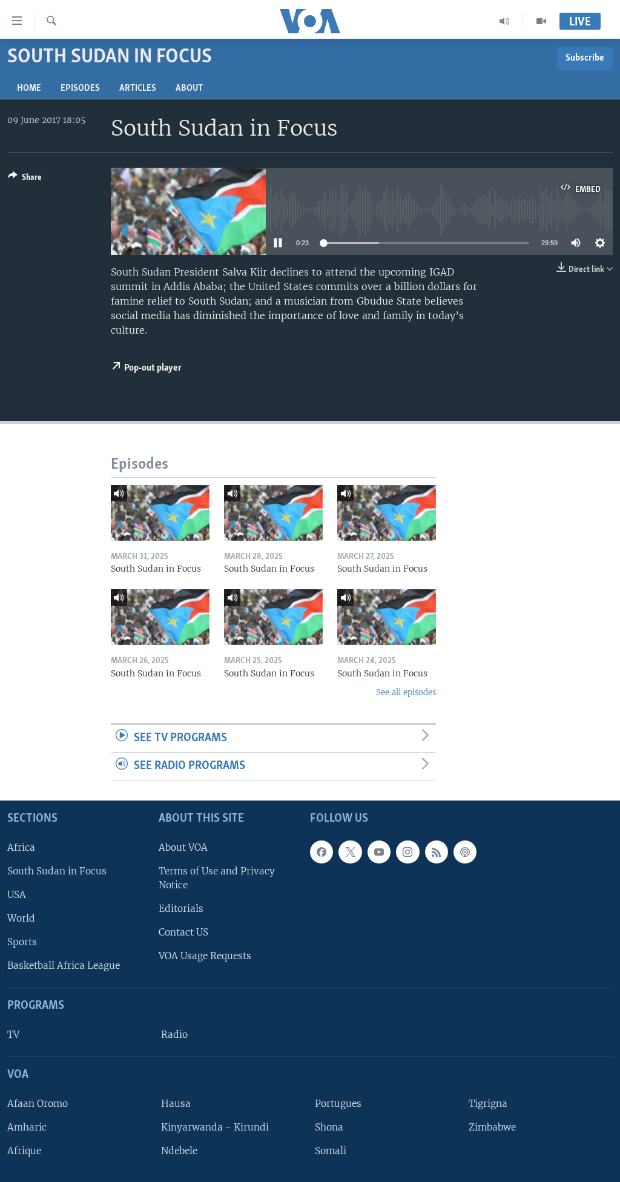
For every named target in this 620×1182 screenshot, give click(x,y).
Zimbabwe (492, 1127)
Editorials (181, 908)
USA (16, 894)
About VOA (183, 847)
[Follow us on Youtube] (379, 851)
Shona (329, 1127)
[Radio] (504, 21)
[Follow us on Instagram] (407, 851)
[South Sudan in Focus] (160, 513)
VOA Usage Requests (205, 956)
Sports (22, 942)
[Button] (25, 179)
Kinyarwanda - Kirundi (215, 1127)
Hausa (176, 1103)
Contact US (183, 932)
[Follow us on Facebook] (321, 851)
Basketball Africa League (63, 965)
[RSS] (436, 851)
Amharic (27, 1127)
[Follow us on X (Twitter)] (349, 851)
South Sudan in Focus (57, 871)
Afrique (24, 1151)
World (21, 918)
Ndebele (179, 1151)
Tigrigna (488, 1103)
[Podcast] (465, 851)
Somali (330, 1151)
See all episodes (406, 692)
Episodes (80, 88)
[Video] (541, 21)
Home (29, 88)
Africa (21, 847)
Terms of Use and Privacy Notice (217, 878)
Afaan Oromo (37, 1103)
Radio (174, 1034)
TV (13, 1034)
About (189, 88)
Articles (137, 88)
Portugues (338, 1103)
